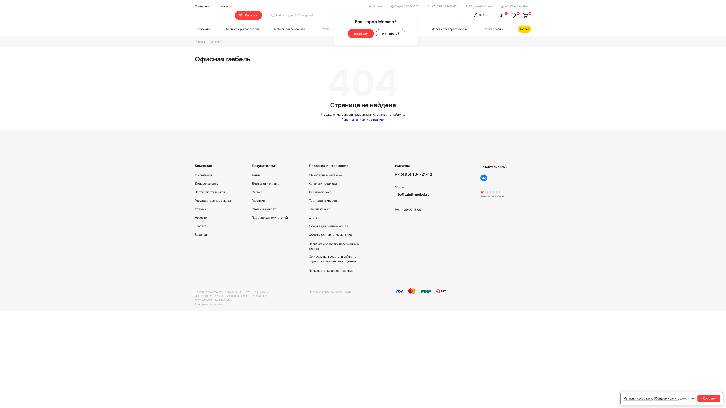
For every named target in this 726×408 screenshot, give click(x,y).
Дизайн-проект (320, 192)
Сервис (257, 192)
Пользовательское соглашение (331, 271)
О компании (202, 6)
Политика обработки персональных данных (334, 246)
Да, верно (361, 33)
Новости (201, 217)
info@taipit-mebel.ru (518, 6)
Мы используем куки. (638, 398)
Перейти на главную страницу (363, 119)
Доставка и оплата (265, 183)
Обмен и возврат (264, 209)
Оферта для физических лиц (329, 226)
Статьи (314, 217)
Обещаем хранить (666, 398)
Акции (256, 175)
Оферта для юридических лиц (330, 234)
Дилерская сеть (206, 183)
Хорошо (709, 398)
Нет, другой (390, 33)
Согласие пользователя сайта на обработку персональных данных (332, 259)
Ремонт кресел (319, 209)
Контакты (227, 6)
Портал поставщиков (210, 192)
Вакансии (202, 234)
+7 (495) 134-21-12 (444, 6)
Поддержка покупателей (270, 217)
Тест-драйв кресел (323, 200)
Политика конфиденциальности (330, 292)
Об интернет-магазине (325, 175)
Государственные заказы (213, 200)
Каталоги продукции (323, 183)
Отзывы (200, 209)
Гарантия (258, 200)
